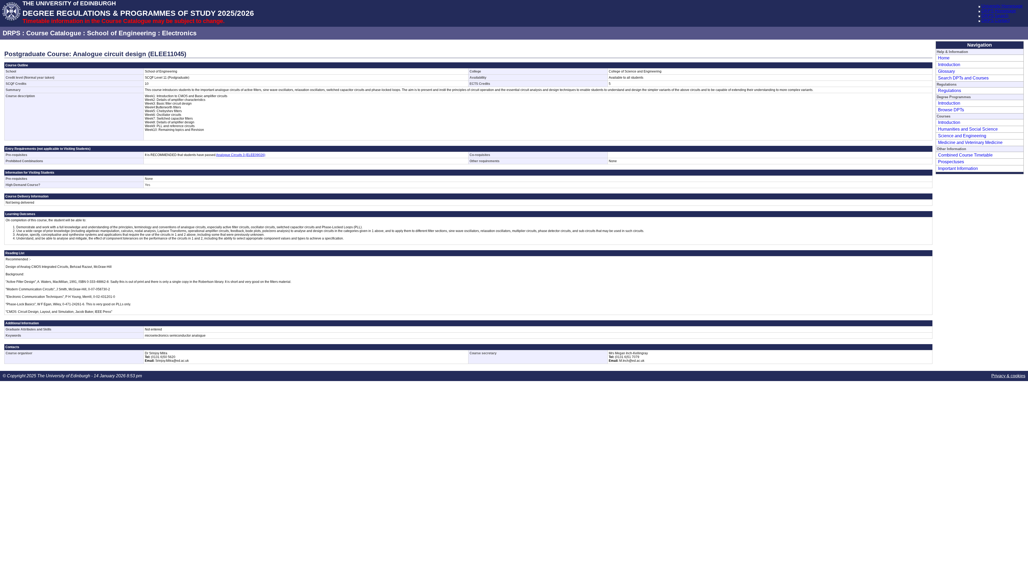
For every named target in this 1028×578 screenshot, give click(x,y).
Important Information (958, 168)
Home (944, 58)
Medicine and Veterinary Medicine (970, 142)
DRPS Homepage (998, 11)
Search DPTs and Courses (963, 78)
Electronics (179, 33)
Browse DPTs (951, 110)
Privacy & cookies (1008, 376)
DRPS (11, 33)
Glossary (946, 71)
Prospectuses (951, 161)
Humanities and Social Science (968, 129)
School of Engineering (121, 33)
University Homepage (1002, 6)
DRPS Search (994, 15)
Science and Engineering (962, 136)
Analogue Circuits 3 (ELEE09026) (240, 155)
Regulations (949, 90)
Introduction (949, 64)
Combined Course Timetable (965, 155)
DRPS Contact (995, 20)
